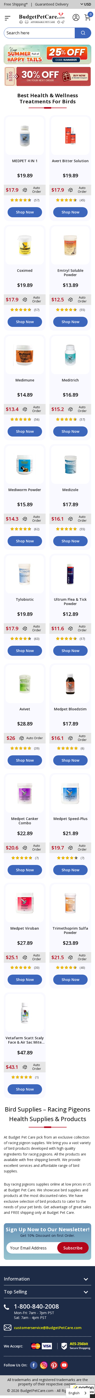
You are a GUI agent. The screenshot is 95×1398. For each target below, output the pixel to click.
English (74, 1393)
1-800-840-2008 (36, 1306)
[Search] (83, 33)
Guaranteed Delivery (51, 4)
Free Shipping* (16, 4)
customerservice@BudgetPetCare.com (48, 1327)
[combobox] (78, 1393)
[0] (87, 19)
